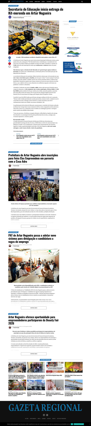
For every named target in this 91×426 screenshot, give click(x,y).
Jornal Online (37, 1)
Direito (39, 418)
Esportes (49, 418)
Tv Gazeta (55, 1)
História (31, 1)
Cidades (43, 1)
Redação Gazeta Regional (18, 17)
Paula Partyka (16, 165)
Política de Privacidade (61, 418)
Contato (60, 1)
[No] (89, 424)
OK (71, 424)
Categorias (49, 1)
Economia (44, 418)
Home (27, 1)
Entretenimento (33, 418)
